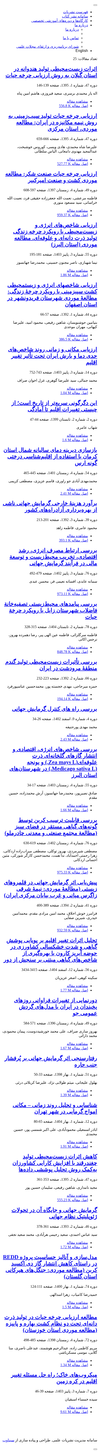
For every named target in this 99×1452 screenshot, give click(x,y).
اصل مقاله (73, 106)
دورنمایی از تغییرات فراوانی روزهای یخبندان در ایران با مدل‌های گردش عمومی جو (55, 1006)
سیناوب (8, 1440)
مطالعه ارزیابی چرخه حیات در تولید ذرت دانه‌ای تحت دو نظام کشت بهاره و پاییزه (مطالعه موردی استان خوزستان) (50, 1323)
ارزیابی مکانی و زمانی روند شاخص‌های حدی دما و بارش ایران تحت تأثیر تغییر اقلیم (52, 355)
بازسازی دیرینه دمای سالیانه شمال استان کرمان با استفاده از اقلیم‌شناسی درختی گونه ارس (50, 456)
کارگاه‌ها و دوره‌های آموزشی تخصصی (59, 21)
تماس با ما (71, 38)
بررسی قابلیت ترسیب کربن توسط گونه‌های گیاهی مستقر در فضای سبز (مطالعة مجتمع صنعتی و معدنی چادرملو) (51, 826)
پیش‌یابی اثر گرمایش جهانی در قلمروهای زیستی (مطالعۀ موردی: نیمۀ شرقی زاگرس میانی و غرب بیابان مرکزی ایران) (50, 888)
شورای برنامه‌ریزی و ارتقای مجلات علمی (47, 46)
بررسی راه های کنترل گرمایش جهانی (54, 709)
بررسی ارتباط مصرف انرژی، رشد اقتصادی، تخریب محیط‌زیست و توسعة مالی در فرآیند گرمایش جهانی (53, 556)
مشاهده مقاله (77, 101)
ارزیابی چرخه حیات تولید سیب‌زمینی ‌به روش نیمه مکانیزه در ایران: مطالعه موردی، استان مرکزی (52, 122)
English (82, 51)
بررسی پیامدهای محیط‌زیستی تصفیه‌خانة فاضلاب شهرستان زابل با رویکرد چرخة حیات (50, 610)
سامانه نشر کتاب (75, 16)
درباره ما (81, 25)
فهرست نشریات (75, 12)
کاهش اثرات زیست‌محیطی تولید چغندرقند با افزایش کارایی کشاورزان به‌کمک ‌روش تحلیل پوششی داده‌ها (54, 1162)
